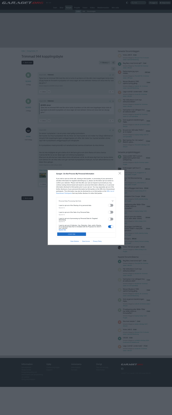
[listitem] (86, 201)
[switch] (110, 205)
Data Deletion (74, 241)
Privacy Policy (97, 241)
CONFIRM (71, 234)
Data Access (86, 241)
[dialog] (86, 207)
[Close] (120, 174)
